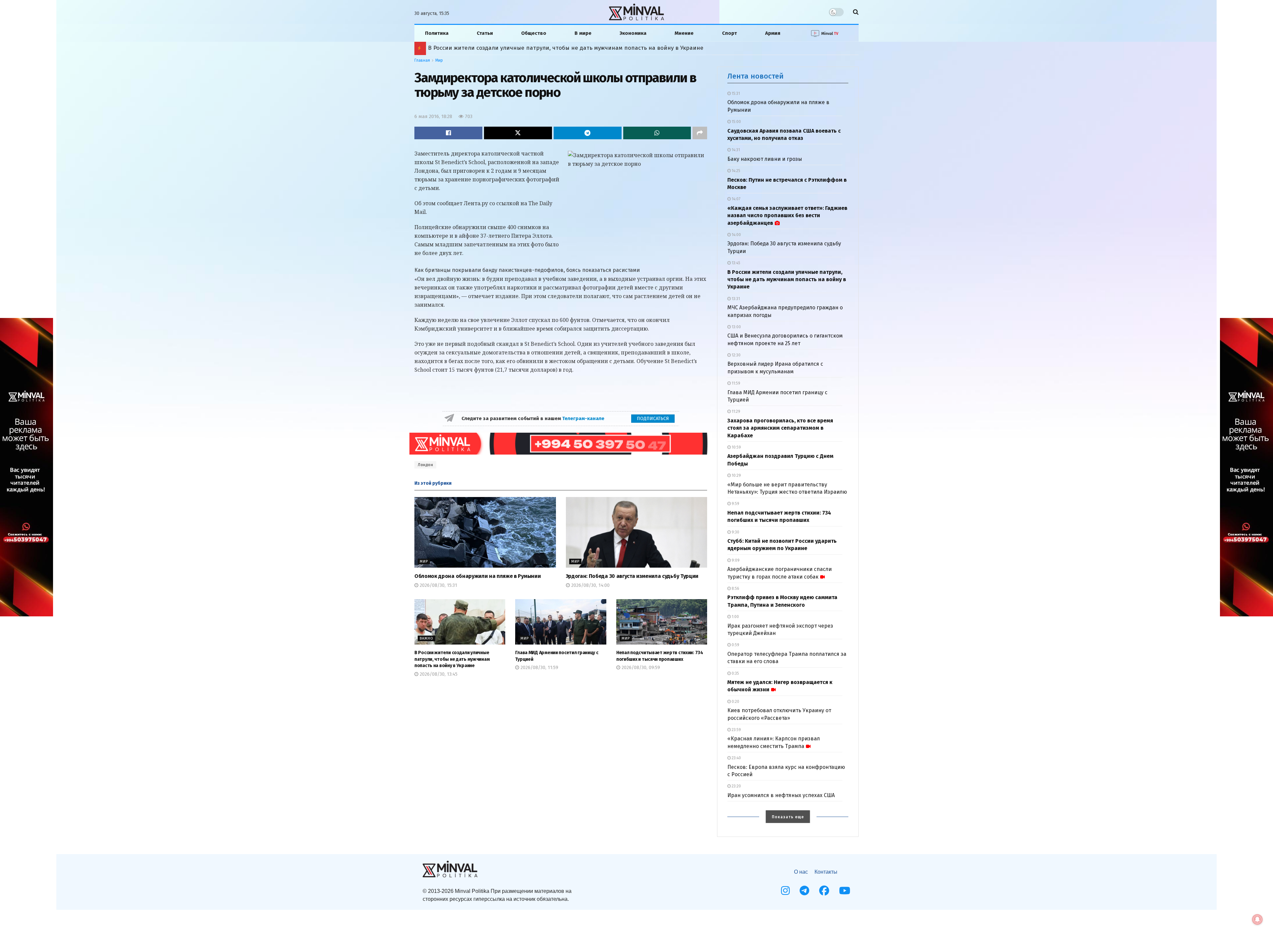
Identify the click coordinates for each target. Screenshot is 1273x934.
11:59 (735, 383)
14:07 (735, 199)
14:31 (735, 150)
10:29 (736, 475)
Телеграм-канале (584, 418)
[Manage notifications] (1257, 919)
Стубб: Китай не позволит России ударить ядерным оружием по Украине (529, 47)
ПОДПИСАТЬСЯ (653, 418)
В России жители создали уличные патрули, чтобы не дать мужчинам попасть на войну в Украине (452, 659)
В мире (583, 33)
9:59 (735, 503)
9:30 (735, 532)
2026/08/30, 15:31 (437, 585)
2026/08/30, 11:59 (538, 667)
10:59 (736, 447)
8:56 (735, 588)
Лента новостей (755, 76)
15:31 (735, 93)
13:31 (735, 298)
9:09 (735, 560)
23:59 (736, 729)
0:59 (735, 645)
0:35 (735, 673)
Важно (426, 638)
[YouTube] (844, 891)
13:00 (736, 327)
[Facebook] (824, 891)
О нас (801, 872)
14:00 (736, 234)
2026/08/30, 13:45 (437, 674)
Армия (772, 33)
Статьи (485, 33)
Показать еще (788, 817)
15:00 (736, 121)
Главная (422, 60)
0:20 (735, 701)
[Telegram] (804, 891)
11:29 (735, 411)
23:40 (736, 758)
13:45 (735, 263)
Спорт (729, 33)
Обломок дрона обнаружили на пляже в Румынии (477, 576)
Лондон (425, 465)
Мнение (684, 33)
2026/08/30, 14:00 (590, 585)
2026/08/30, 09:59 (640, 667)
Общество (533, 33)
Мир (439, 60)
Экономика (633, 33)
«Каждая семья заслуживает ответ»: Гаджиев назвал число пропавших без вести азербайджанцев (787, 215)
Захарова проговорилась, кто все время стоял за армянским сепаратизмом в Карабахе (780, 428)
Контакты (826, 872)
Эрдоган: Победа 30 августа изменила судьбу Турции (632, 576)
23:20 (736, 786)
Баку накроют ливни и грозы (764, 159)
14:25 (735, 170)
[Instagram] (785, 891)
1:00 (735, 616)
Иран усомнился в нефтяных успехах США (781, 795)
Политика (437, 33)
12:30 (736, 355)
